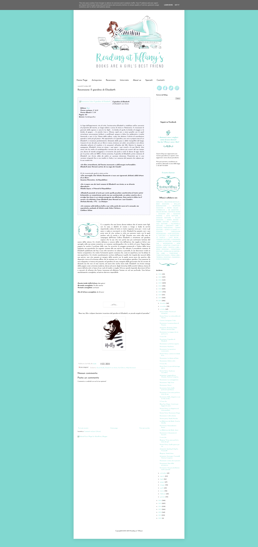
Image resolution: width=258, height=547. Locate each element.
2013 (160, 509)
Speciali (148, 80)
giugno (162, 482)
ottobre (162, 309)
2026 (160, 274)
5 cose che (163, 336)
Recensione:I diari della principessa (167, 464)
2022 (160, 286)
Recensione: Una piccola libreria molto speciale (169, 468)
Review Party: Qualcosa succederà (167, 371)
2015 (160, 503)
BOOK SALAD (172, 208)
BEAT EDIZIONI (162, 204)
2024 (160, 280)
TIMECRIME (173, 253)
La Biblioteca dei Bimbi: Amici (169, 430)
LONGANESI (175, 239)
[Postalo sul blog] (103, 364)
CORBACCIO (160, 210)
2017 (160, 300)
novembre (163, 306)
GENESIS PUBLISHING (164, 227)
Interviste (124, 80)
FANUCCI (175, 222)
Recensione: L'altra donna (168, 416)
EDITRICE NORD (174, 212)
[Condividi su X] (105, 364)
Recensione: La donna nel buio (169, 358)
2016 (160, 500)
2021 (160, 289)
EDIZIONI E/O (164, 214)
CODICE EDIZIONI (162, 259)
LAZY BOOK (173, 237)
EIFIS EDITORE (172, 216)
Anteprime (97, 80)
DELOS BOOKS (161, 212)
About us (137, 80)
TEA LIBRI (160, 253)
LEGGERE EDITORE (163, 239)
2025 (160, 277)
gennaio (162, 497)
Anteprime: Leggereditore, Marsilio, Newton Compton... (169, 376)
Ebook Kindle (101, 367)
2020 (160, 292)
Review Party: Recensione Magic (170, 413)
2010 (160, 518)
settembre (163, 473)
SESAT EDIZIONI (162, 249)
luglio (162, 479)
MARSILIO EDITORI (164, 241)
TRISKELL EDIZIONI (163, 257)
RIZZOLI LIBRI (174, 247)
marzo (162, 491)
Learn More (168, 5)
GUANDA (159, 231)
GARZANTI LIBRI (172, 225)
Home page (114, 428)
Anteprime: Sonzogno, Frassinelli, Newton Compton (170, 457)
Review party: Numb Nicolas (169, 418)
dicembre (163, 303)
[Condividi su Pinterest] (109, 364)
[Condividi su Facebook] (107, 364)
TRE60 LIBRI (175, 255)
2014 (160, 506)
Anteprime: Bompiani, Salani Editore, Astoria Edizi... (168, 328)
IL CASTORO (161, 235)
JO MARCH (161, 237)
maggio (162, 485)
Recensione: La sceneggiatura (169, 380)
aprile (162, 488)
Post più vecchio (144, 428)
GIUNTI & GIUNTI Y (172, 229)
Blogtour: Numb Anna (166, 453)
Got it (177, 5)
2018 (160, 298)
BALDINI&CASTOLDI (172, 202)
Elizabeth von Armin (111, 367)
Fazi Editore (121, 367)
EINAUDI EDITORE (163, 218)
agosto (162, 476)
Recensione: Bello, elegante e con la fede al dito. (170, 397)
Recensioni (111, 80)
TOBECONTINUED (162, 255)
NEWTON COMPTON (171, 245)
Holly (127, 367)
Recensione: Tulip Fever (167, 382)
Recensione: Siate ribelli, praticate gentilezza (167, 389)
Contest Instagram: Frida (168, 320)
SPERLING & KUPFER (171, 251)
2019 (160, 295)
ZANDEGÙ (175, 257)
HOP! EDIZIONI (173, 233)
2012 (160, 512)
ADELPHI (159, 202)
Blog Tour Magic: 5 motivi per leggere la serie (169, 405)
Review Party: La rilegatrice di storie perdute (169, 409)
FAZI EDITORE (161, 224)
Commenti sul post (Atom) (92, 431)
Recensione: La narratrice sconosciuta (168, 350)
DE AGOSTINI (173, 210)
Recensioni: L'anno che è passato (170, 460)
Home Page (82, 80)
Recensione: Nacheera (167, 346)
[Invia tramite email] (101, 364)
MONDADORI (168, 243)
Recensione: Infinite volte (167, 361)
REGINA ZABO (161, 247)
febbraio (163, 494)
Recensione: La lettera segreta (169, 344)
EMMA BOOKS (172, 220)
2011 (160, 515)
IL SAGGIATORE (173, 235)
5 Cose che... (163, 363)
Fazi (88, 108)
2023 (160, 283)
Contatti (161, 80)
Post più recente (83, 428)
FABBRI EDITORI (162, 222)
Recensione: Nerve (165, 385)
